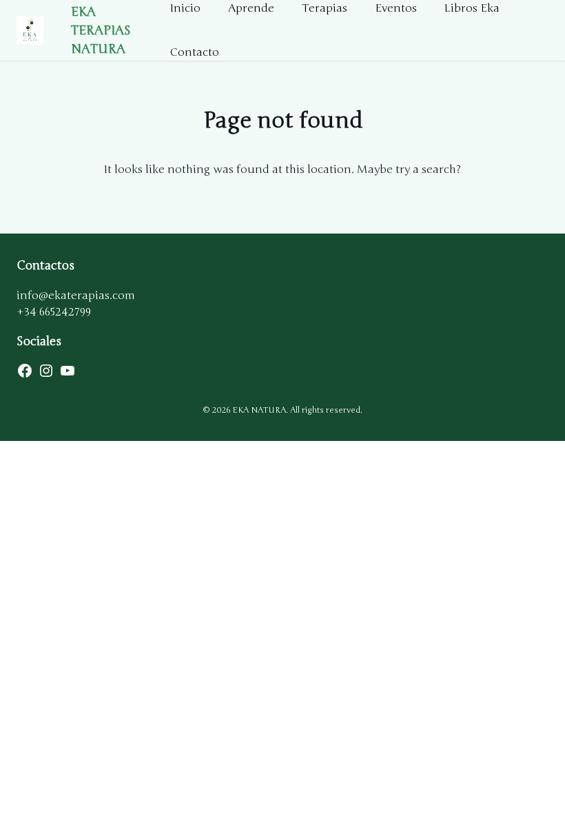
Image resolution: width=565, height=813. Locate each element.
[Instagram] (46, 370)
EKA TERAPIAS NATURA (101, 30)
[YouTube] (67, 370)
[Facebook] (25, 370)
